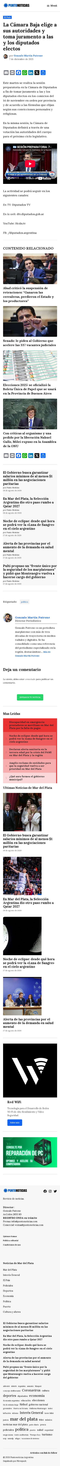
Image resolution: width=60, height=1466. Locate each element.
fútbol (23, 1404)
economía (37, 1395)
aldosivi (6, 1386)
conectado (30, 679)
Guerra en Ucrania (20, 1408)
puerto (33, 1430)
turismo (47, 1434)
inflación (7, 1413)
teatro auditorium (21, 1435)
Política (7, 1301)
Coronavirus (31, 1390)
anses (14, 1386)
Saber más (14, 1122)
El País (7, 17)
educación (26, 1400)
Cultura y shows (12, 1312)
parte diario (34, 1424)
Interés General (11, 1275)
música (48, 1419)
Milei (41, 1420)
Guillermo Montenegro (38, 1408)
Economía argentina (11, 1401)
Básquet (38, 1386)
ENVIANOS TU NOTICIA (30, 697)
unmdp (11, 1438)
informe (15, 1413)
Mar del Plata (10, 1269)
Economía (8, 1296)
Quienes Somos (10, 1236)
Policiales (8, 1285)
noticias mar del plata (15, 1424)
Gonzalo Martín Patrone (28, 55)
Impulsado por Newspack (14, 1461)
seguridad (49, 1430)
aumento (30, 1386)
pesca (43, 1424)
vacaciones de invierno (30, 1438)
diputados (23, 1396)
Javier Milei (49, 1413)
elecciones (38, 1400)
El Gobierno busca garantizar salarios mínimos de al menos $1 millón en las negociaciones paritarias (27, 478)
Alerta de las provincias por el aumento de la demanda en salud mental (28, 547)
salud (40, 1429)
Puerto (7, 1306)
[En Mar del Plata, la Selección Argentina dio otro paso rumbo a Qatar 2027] (22, 876)
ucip (4, 1438)
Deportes (8, 1290)
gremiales (7, 1408)
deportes (9, 1396)
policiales (8, 1429)
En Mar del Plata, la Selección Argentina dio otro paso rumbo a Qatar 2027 (28, 502)
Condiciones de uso (12, 1245)
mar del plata (24, 1419)
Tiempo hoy (35, 1435)
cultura (45, 1390)
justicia (6, 1420)
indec (50, 1408)
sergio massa (8, 1435)
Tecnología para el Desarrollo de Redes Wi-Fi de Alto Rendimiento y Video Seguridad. (28, 1112)
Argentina (22, 1386)
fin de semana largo (10, 1405)
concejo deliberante (12, 1391)
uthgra (17, 1438)
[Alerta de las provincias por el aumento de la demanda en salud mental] (22, 996)
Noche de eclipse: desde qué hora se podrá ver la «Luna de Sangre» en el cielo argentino (29, 524)
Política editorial (10, 1240)
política (24, 602)
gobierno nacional (38, 1404)
